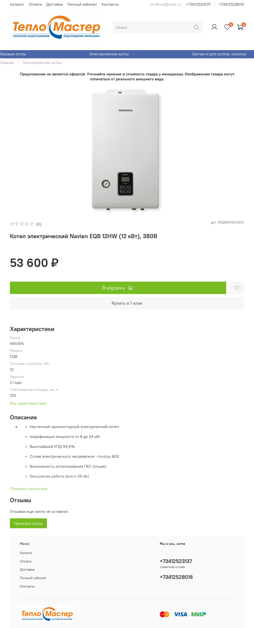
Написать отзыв (28, 523)
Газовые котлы (13, 53)
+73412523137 (198, 4)
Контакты (110, 4)
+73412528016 (231, 4)
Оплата (35, 4)
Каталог (17, 4)
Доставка (54, 4)
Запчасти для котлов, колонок (219, 53)
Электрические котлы (109, 53)
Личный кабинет (82, 4)
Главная (7, 62)
